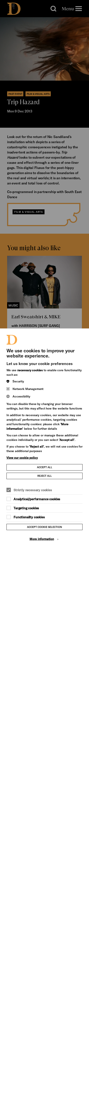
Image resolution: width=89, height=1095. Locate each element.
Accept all (44, 467)
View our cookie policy (22, 457)
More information (42, 539)
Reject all (44, 475)
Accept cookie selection (44, 526)
